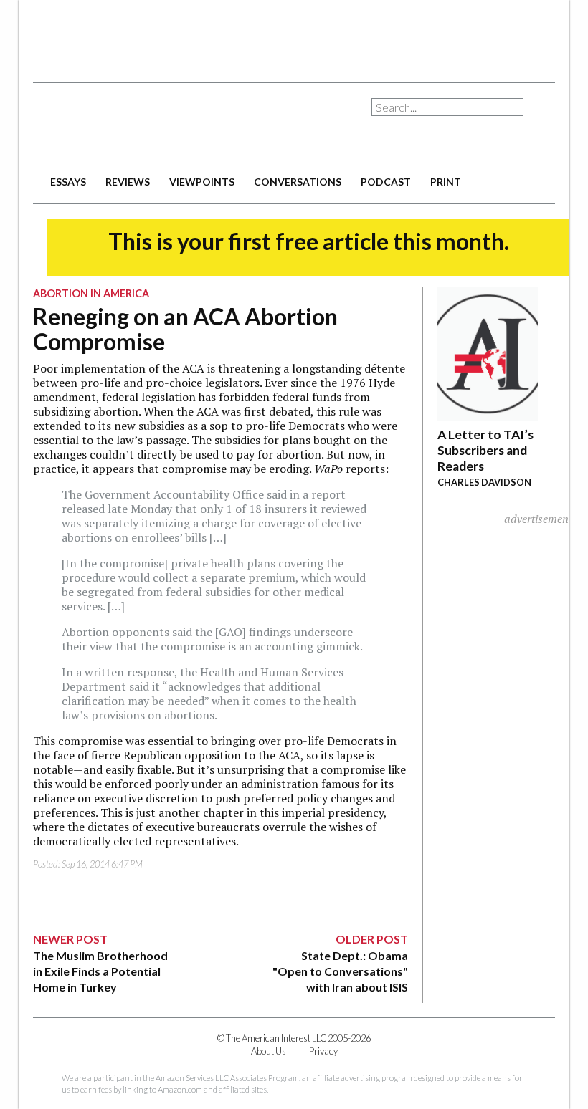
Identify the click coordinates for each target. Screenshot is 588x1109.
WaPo (328, 468)
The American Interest (133, 127)
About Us (268, 1051)
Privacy (323, 1051)
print (445, 182)
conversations (297, 182)
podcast (386, 182)
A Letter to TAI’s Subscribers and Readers (485, 450)
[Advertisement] (294, 36)
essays (68, 182)
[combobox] (447, 107)
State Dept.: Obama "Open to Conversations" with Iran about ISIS (340, 971)
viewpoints (201, 182)
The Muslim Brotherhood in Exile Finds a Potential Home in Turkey (100, 971)
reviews (127, 182)
